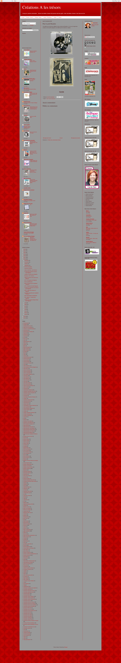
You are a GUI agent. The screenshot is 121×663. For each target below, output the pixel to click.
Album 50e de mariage (27, 327)
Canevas (25, 355)
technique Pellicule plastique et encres (30, 624)
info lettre (25, 489)
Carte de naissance (52, 98)
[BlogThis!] (58, 97)
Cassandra (88, 215)
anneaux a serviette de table (28, 328)
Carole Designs (26, 361)
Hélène (87, 232)
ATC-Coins (25, 338)
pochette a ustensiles (27, 543)
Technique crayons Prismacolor (29, 599)
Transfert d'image (26, 633)
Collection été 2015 (27, 401)
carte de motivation (27, 370)
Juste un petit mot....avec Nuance (30, 270)
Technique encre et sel (27, 609)
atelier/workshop (26, 341)
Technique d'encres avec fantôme (29, 604)
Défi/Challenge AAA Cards (28, 426)
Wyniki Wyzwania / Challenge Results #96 (33, 71)
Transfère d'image (26, 632)
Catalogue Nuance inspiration (29, 392)
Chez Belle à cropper (28, 92)
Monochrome (25, 522)
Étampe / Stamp (38, 17)
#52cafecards (26, 323)
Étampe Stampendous (27, 464)
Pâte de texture (26, 536)
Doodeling (25, 444)
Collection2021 (26, 402)
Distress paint (26, 441)
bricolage (25, 351)
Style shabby (25, 577)
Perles (24, 542)
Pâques (24, 532)
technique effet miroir (27, 607)
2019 (25, 254)
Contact (59, 17)
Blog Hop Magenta (27, 347)
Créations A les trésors (41, 7)
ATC (24, 337)
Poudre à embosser (27, 552)
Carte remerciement (27, 384)
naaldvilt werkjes (26, 127)
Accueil (22, 17)
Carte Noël (25, 381)
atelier (24, 340)
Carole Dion (95, 22)
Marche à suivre (26, 506)
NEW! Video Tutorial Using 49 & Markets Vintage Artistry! (33, 224)
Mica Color (25, 518)
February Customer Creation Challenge (30, 102)
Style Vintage (25, 579)
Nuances (25, 528)
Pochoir (24, 545)
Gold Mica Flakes (26, 487)
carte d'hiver (25, 368)
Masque (24, 515)
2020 (25, 252)
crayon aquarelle (26, 406)
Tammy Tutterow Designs (29, 232)
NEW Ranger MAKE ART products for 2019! (33, 215)
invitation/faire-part (26, 492)
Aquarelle (25, 333)
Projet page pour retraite (28, 562)
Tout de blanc (25, 631)
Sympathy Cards (89, 224)
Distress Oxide (26, 439)
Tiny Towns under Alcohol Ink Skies (30, 89)
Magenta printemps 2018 (28, 504)
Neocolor (25, 525)
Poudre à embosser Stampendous (29, 553)
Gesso (24, 485)
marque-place (26, 511)
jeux (24, 494)
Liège (24, 498)
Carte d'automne (26, 365)
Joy (30, 204)
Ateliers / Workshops (47, 17)
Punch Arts (25, 565)
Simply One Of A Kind (28, 203)
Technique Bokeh (26, 595)
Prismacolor (25, 558)
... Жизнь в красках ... (28, 59)
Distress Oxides (26, 440)
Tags (24, 585)
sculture (24, 572)
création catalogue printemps (28, 412)
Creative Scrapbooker (27, 415)
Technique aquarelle (27, 589)
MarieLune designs (27, 509)
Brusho (24, 352)
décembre (27, 260)
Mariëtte (87, 237)
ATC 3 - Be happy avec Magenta (30, 280)
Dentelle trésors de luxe (27, 436)
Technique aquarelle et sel (28, 592)
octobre (26, 263)
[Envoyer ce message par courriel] (57, 97)
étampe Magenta (26, 462)
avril (25, 309)
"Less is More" (27, 50)
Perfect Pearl (25, 541)
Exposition (25, 474)
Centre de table (26, 394)
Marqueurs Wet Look (27, 512)
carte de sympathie (27, 372)
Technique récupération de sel (29, 626)
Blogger (65, 647)
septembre (27, 265)
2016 (25, 259)
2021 (25, 250)
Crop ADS (25, 416)
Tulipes (24, 636)
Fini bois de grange (28, 266)
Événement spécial (27, 471)
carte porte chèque (27, 382)
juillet (26, 304)
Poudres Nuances (26, 555)
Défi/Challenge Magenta (28, 432)
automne (25, 344)
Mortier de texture (26, 523)
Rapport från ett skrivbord (29, 190)
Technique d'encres (27, 600)
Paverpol (25, 538)
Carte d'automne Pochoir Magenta (29, 367)
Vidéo (24, 638)
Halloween (25, 488)
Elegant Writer (26, 447)
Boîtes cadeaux (26, 350)
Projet (24, 559)
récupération (25, 566)
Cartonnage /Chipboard (27, 389)
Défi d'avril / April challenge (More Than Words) (33, 142)
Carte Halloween (26, 377)
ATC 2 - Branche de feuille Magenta (31, 286)
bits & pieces (26, 88)
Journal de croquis (26, 495)
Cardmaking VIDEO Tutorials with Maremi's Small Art (33, 171)
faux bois (25, 477)
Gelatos (24, 482)
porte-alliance (26, 549)
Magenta (25, 149)
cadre (24, 354)
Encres (24, 454)
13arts (25, 69)
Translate (31, 25)
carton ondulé (26, 387)
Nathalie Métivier (89, 241)
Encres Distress (26, 457)
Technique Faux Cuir (27, 613)
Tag (24, 582)
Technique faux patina (27, 616)
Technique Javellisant (27, 617)
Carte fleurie (25, 375)
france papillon (27, 124)
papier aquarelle (26, 531)
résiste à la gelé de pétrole (28, 567)
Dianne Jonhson (89, 223)
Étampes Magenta (26, 468)
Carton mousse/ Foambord (28, 385)
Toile (24, 629)
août (25, 302)
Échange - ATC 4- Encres (29, 275)
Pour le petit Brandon (28, 281)
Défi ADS (25, 419)
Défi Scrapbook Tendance (28, 423)
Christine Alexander (90, 219)
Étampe (24, 459)
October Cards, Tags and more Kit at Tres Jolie (33, 94)
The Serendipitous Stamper (29, 236)
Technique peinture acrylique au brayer (30, 620)
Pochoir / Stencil (29, 17)
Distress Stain (26, 443)
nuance (24, 526)
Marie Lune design (27, 508)
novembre (27, 262)
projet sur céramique (27, 563)
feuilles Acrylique (26, 478)
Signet (24, 573)
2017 (25, 257)
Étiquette (25, 469)
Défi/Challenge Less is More (28, 431)
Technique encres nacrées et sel (29, 610)
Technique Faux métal (27, 614)
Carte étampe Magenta (27, 374)
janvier (26, 314)
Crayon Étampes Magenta (28, 408)
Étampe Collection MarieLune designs (30, 460)
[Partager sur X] (60, 97)
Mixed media (25, 521)
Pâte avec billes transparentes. (29, 535)
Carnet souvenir (26, 358)
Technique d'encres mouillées (29, 606)
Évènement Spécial (27, 472)
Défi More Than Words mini (28, 422)
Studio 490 (26, 213)
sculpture (25, 570)
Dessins (24, 437)
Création (25, 411)
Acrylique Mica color (27, 325)
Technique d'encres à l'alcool (28, 602)
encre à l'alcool (26, 450)
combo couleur (26, 404)
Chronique (25, 395)
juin (25, 306)
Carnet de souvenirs (28, 268)
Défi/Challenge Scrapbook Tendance (30, 433)
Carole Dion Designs (27, 362)
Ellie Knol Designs (26, 449)
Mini (24, 519)
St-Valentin (25, 576)
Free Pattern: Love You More (29, 233)
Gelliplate (25, 484)
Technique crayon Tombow (28, 596)
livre (24, 501)
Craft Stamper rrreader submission (29, 405)
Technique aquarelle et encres (29, 590)
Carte (47, 98)
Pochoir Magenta (26, 546)
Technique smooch (27, 628)
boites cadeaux (26, 348)
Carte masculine (26, 379)
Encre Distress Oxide (27, 451)
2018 (25, 255)
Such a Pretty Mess (28, 222)
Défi (24, 418)
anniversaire (25, 330)
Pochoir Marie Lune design (28, 548)
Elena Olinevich (27, 105)
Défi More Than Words (27, 421)
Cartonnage (25, 388)
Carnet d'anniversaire (27, 357)
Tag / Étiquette (26, 583)
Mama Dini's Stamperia (28, 159)
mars (26, 311)
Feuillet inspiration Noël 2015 (29, 479)
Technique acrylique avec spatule (29, 587)
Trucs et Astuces (26, 635)
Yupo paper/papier (26, 639)
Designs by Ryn (27, 101)
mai (25, 307)
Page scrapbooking (27, 529)
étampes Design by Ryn (27, 467)
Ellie (87, 227)
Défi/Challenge (26, 425)
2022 (25, 249)
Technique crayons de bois (28, 597)
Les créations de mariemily (29, 140)
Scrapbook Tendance (28, 199)
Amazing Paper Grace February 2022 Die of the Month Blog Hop (33, 107)
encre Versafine (26, 453)
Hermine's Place (27, 126)
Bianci (87, 210)
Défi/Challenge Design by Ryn (29, 429)
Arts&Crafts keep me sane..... (30, 78)
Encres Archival (26, 456)
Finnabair (26, 115)
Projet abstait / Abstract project (29, 560)
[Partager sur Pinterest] (62, 97)
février (26, 312)
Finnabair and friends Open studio (29, 481)
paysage (25, 539)
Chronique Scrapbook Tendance (29, 396)
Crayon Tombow (26, 409)
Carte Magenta (26, 378)
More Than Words (27, 178)
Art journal (25, 335)
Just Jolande (26, 130)
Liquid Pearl (25, 499)
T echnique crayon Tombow (28, 580)
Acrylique (25, 324)
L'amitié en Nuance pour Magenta (30, 274)
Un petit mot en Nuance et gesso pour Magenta (30, 272)
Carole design (26, 360)
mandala (25, 505)
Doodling (25, 446)
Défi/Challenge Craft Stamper (29, 428)
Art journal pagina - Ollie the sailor (91, 238)
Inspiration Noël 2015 (27, 491)
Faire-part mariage (26, 475)
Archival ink (25, 334)
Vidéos (55, 17)
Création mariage (26, 414)
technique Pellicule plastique (28, 622)
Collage (24, 398)
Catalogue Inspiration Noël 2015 (29, 391)
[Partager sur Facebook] (61, 97)
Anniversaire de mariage (28, 331)
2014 (25, 317)
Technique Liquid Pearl (27, 619)
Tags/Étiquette (26, 586)
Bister (24, 345)
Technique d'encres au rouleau (29, 603)
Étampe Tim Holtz (26, 465)
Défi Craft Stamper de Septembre (30, 295)
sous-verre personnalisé (28, 575)
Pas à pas (25, 533)
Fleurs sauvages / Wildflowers (91, 242)
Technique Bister (26, 593)
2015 (25, 316)
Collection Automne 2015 (28, 399)
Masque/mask (26, 516)
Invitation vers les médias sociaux (29, 200)
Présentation (25, 556)
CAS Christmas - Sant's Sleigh (91, 220)
